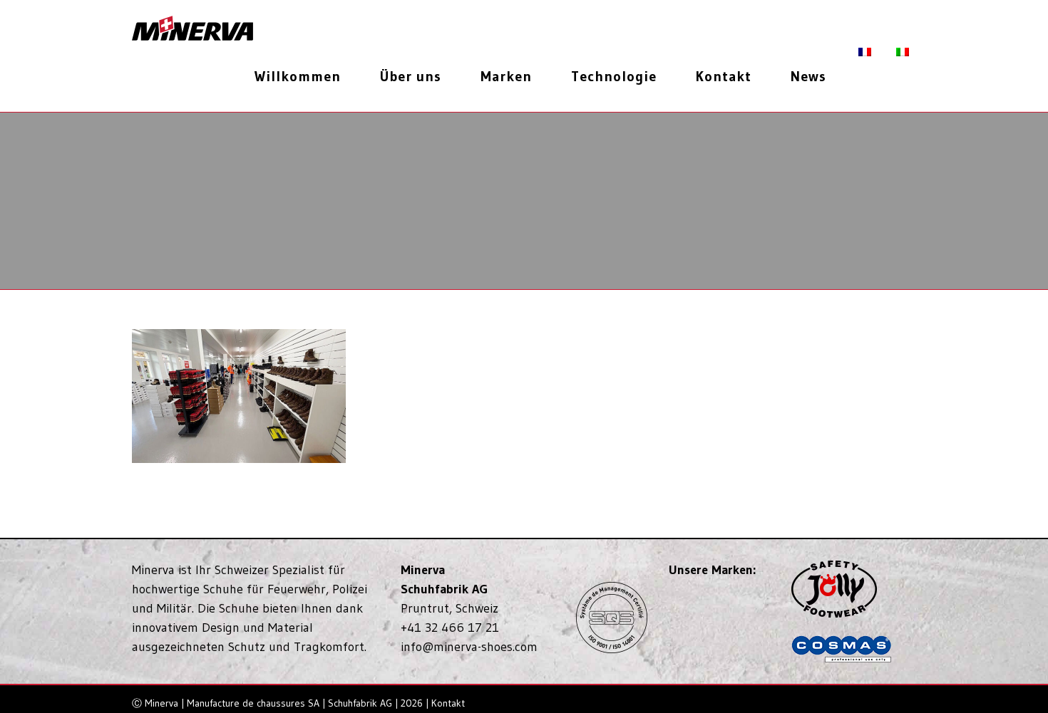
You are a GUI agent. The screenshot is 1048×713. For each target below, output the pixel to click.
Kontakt (448, 703)
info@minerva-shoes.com (469, 647)
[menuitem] (303, 76)
